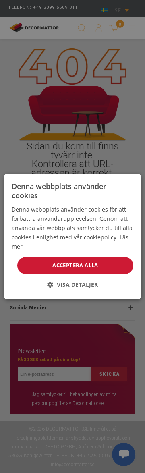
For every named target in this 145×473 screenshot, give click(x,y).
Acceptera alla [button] (75, 265)
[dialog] (72, 236)
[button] (72, 284)
